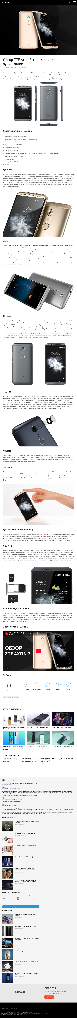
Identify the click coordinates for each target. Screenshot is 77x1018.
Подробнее (49, 997)
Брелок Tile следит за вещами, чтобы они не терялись (26, 962)
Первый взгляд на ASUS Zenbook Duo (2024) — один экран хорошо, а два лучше (29, 760)
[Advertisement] (30, 768)
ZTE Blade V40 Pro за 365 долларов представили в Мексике (63, 747)
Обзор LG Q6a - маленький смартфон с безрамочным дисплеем (25, 950)
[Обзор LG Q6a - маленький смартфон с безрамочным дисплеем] (7, 954)
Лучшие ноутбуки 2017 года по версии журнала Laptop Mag (27, 939)
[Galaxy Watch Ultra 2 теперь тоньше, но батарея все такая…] (7, 826)
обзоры (9, 697)
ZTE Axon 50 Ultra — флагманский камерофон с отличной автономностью (37, 728)
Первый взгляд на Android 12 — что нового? (66, 759)
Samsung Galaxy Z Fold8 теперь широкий (25, 845)
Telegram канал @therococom (20, 907)
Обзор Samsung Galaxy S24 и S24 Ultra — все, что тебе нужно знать (10, 760)
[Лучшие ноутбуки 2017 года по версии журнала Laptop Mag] (7, 943)
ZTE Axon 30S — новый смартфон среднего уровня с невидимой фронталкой (38, 747)
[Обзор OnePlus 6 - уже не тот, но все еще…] (7, 931)
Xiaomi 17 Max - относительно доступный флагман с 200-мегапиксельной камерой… (26, 881)
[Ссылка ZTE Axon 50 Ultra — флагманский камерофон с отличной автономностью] (38, 719)
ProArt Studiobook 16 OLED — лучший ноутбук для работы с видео (47, 760)
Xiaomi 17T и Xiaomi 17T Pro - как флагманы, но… (26, 857)
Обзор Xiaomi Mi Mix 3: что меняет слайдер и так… (26, 974)
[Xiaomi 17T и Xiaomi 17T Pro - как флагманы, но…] (7, 861)
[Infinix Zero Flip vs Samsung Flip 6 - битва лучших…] (7, 919)
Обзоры (5, 67)
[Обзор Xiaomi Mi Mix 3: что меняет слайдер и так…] (7, 978)
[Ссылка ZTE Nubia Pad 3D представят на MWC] (63, 719)
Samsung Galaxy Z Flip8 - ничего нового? (25, 833)
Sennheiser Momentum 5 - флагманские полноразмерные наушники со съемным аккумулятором (25, 869)
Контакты (14, 1008)
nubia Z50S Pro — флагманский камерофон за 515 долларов (13, 728)
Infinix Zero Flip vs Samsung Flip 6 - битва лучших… (25, 915)
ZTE (4, 697)
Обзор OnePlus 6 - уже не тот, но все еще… (25, 926)
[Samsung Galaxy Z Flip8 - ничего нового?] (7, 838)
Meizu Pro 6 (68, 320)
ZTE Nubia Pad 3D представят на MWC (62, 727)
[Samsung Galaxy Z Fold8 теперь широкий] (7, 850)
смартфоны (15, 697)
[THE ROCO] (5, 2)
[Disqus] (38, 797)
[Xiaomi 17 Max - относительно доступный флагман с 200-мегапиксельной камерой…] (7, 885)
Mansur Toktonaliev (22, 67)
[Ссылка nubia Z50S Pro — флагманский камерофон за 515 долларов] (14, 719)
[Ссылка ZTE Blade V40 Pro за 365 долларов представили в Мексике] (63, 738)
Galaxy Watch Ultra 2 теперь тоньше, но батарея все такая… (27, 822)
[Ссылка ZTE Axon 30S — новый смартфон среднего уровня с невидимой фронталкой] (38, 738)
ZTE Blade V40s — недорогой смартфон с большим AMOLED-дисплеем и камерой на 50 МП (14, 748)
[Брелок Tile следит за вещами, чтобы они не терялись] (7, 966)
